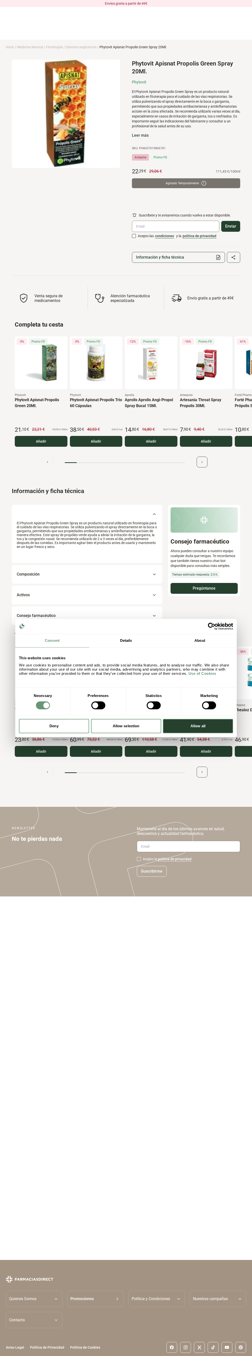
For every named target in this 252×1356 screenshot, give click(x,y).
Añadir (41, 441)
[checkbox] (134, 236)
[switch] (98, 705)
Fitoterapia (54, 47)
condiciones (164, 236)
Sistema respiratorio (81, 47)
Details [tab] (126, 640)
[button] (95, 1299)
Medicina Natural (30, 47)
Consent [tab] (52, 640)
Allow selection (126, 726)
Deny (53, 726)
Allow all (197, 726)
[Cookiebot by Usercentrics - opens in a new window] (211, 626)
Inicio (10, 47)
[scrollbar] (125, 462)
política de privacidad (199, 236)
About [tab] (199, 640)
